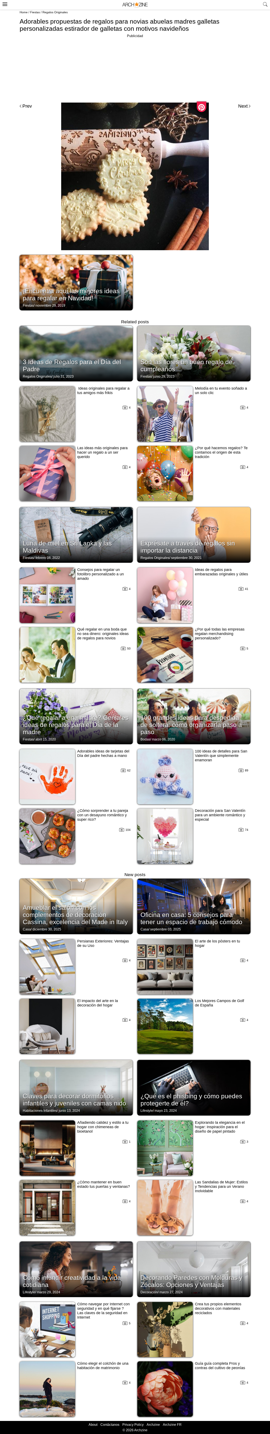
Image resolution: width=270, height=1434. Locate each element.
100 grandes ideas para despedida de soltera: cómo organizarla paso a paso (191, 724)
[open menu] (4, 3)
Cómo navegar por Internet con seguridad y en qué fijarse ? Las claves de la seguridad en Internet (103, 1310)
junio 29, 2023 (163, 376)
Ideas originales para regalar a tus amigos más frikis (103, 390)
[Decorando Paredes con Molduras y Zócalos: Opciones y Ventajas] (193, 1269)
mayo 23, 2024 (166, 1110)
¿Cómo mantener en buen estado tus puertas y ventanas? (103, 1184)
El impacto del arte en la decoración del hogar (97, 1003)
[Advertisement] (135, 68)
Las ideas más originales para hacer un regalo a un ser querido (102, 452)
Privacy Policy (133, 1424)
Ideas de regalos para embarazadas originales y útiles (221, 572)
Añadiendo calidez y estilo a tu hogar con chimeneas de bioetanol (102, 1126)
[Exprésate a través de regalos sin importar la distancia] (193, 534)
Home (24, 12)
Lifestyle (146, 1110)
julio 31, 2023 (63, 376)
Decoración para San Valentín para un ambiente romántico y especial (220, 815)
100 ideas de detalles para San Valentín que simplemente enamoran (221, 755)
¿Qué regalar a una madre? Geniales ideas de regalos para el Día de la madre (75, 724)
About (93, 1424)
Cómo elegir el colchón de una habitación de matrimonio (102, 1365)
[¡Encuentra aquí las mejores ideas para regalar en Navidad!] (76, 282)
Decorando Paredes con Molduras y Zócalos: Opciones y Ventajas (191, 1281)
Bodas (145, 739)
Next (243, 106)
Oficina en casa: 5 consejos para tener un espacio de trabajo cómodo (191, 918)
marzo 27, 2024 (171, 1292)
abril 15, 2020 (45, 739)
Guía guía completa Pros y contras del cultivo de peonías (220, 1365)
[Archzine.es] (135, 5)
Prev (27, 106)
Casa (27, 929)
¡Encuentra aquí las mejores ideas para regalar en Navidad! (71, 294)
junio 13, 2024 (69, 1110)
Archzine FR (172, 1424)
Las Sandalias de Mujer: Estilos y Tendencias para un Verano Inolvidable (221, 1186)
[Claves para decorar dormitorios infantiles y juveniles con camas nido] (76, 1087)
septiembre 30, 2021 (186, 558)
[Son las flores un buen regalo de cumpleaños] (193, 353)
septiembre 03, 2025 (165, 929)
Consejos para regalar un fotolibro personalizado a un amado (100, 574)
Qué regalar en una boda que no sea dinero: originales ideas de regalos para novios (103, 633)
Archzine (153, 1424)
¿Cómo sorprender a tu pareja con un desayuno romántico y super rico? (102, 815)
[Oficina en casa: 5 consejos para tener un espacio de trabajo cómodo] (193, 906)
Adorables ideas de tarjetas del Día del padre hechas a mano (103, 753)
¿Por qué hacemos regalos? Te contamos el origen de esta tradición (221, 452)
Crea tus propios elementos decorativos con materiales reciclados (218, 1308)
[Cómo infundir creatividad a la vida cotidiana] (76, 1269)
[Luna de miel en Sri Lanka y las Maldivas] (76, 534)
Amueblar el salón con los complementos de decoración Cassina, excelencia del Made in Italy (75, 914)
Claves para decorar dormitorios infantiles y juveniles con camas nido (74, 1100)
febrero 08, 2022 (47, 558)
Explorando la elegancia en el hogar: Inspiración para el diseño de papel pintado (220, 1126)
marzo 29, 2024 (48, 1292)
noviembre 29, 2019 (50, 305)
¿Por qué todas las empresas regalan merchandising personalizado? (219, 633)
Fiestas (35, 12)
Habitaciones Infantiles (40, 1110)
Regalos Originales (55, 12)
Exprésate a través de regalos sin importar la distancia (187, 547)
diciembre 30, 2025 (46, 929)
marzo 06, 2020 (163, 739)
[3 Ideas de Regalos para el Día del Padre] (76, 353)
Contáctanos (109, 1424)
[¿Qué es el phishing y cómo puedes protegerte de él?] (193, 1087)
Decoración (149, 1292)
